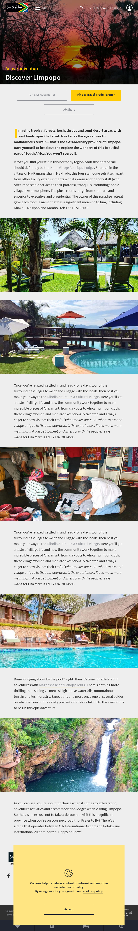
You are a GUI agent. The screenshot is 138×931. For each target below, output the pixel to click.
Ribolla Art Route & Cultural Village (73, 396)
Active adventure (22, 68)
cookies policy (93, 891)
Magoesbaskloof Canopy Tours (62, 685)
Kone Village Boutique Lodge (72, 167)
